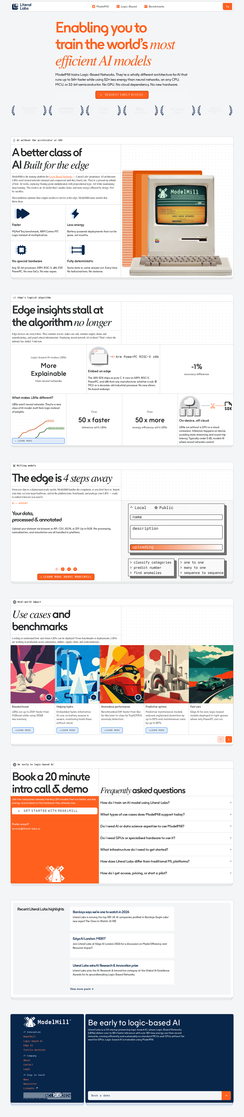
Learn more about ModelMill (67, 576)
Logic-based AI (33, 1041)
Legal (26, 1069)
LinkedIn (29, 1088)
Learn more (25, 441)
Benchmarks (156, 6)
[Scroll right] (228, 739)
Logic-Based (129, 6)
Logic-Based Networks (61, 176)
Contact (28, 1064)
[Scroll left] (220, 739)
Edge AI (28, 1045)
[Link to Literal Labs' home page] (22, 6)
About (26, 1060)
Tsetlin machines (34, 1050)
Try (227, 6)
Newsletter (30, 1084)
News (26, 1079)
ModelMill (102, 6)
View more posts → (82, 989)
